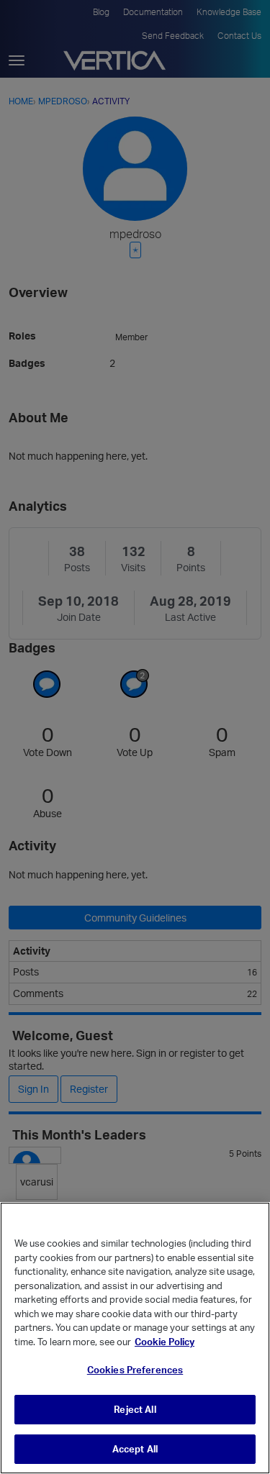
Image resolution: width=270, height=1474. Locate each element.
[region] (135, 1338)
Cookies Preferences (135, 1369)
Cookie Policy (164, 1341)
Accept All (135, 1449)
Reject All (135, 1409)
